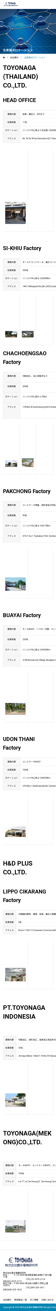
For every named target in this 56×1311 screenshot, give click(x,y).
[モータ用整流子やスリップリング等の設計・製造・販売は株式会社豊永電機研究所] (11, 4)
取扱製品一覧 (20, 1300)
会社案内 (7, 1300)
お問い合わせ (47, 1300)
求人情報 (34, 1300)
